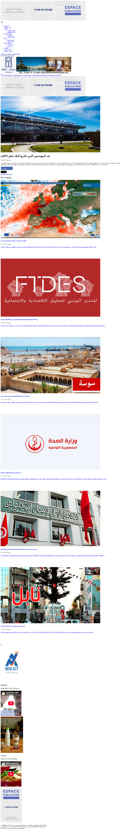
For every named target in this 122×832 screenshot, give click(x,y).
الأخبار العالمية (11, 30)
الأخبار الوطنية (11, 32)
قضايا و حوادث (8, 33)
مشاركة (5, 168)
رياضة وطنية (10, 41)
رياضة (5, 38)
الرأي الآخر (10, 44)
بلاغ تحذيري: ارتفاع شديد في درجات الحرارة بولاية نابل (13, 626)
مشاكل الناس (11, 37)
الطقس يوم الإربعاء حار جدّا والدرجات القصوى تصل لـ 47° (13, 240)
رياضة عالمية (11, 40)
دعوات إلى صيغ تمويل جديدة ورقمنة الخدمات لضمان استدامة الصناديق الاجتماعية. (19, 549)
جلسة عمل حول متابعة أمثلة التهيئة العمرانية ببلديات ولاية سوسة (15, 396)
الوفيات (6, 48)
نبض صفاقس (7, 27)
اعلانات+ (25, 75)
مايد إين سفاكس (8, 51)
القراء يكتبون (7, 49)
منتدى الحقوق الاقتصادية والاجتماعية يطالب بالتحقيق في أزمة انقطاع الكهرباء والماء (19, 319)
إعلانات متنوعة (31, 75)
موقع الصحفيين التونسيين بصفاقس (10, 54)
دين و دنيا (9, 46)
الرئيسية (6, 26)
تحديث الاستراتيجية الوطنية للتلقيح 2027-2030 (11, 472)
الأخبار (5, 29)
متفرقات (9, 35)
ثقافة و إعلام (7, 43)
